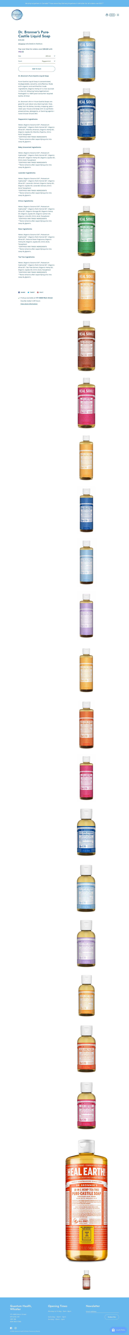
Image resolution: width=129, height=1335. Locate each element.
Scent (20, 61)
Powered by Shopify (34, 1331)
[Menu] (118, 15)
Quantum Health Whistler (22, 1331)
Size (19, 56)
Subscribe (112, 1317)
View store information (29, 304)
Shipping (21, 44)
